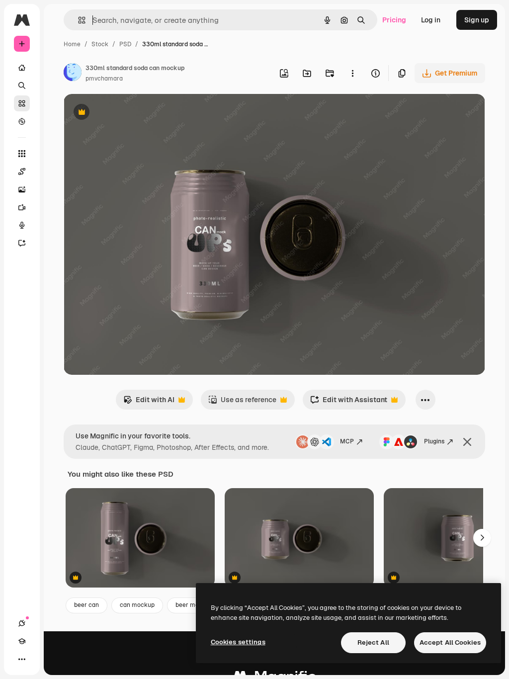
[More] (22, 659)
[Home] (22, 68)
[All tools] (22, 154)
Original (127, 113)
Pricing (394, 19)
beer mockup (194, 605)
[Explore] (22, 121)
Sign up (476, 19)
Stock (99, 44)
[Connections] (22, 623)
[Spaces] (22, 171)
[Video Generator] (22, 207)
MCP (347, 441)
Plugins (434, 441)
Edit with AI (148, 402)
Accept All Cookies (450, 642)
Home (72, 44)
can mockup (137, 605)
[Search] (22, 85)
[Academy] (22, 641)
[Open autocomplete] (77, 20)
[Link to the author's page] (73, 73)
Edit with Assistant (348, 402)
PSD (125, 44)
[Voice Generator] (22, 225)
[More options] (352, 73)
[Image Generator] (22, 189)
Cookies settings (238, 642)
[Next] (482, 538)
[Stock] (22, 103)
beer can (86, 605)
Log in (430, 19)
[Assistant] (22, 243)
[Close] (467, 442)
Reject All (373, 642)
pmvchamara (104, 79)
